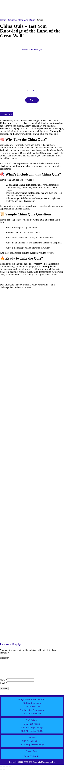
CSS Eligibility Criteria (32, 741)
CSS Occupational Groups (32, 744)
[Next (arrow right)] (4, 769)
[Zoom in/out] (1, 766)
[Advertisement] (32, 349)
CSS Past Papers (32, 724)
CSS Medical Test (32, 706)
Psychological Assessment (32, 710)
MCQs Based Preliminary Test (32, 699)
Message (4, 657)
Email (3, 683)
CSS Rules (32, 737)
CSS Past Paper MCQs (32, 727)
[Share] (7, 766)
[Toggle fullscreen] (4, 766)
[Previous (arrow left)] (1, 769)
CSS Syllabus (32, 720)
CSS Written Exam (32, 703)
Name (3, 680)
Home (3, 20)
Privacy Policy (32, 751)
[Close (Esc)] (10, 766)
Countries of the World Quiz (21, 20)
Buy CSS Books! (32, 756)
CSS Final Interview (32, 713)
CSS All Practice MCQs (32, 731)
